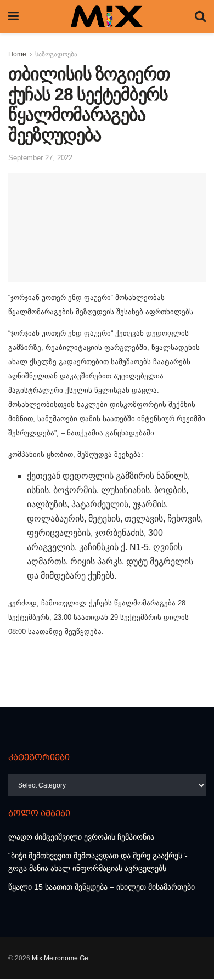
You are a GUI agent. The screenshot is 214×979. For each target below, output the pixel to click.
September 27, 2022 (40, 158)
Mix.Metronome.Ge (60, 958)
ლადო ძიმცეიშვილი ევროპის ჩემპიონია (81, 837)
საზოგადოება (56, 54)
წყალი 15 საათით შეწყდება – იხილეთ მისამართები (101, 886)
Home (17, 54)
